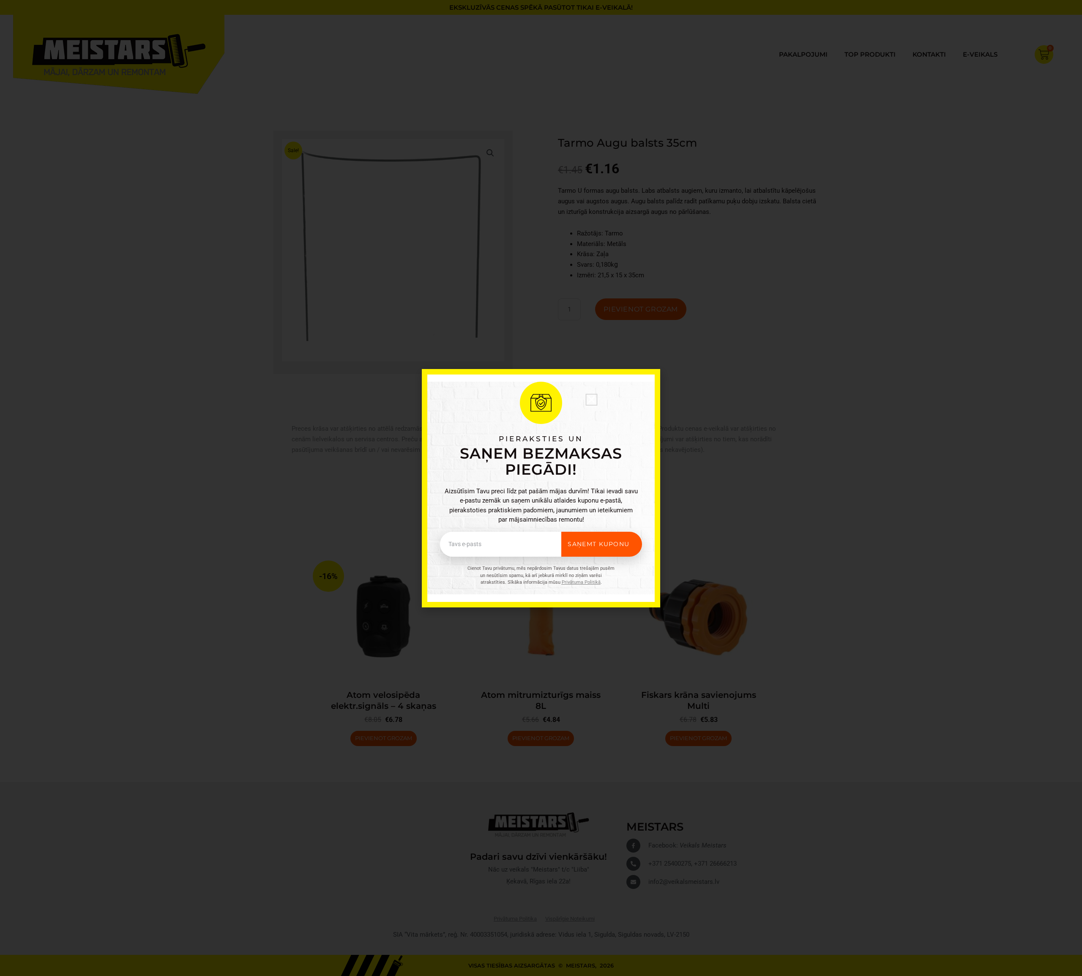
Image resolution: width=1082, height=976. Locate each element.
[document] (541, 488)
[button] (591, 400)
